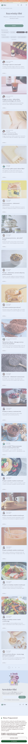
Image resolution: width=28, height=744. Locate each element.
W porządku (14, 741)
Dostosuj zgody (14, 738)
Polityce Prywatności (12, 734)
